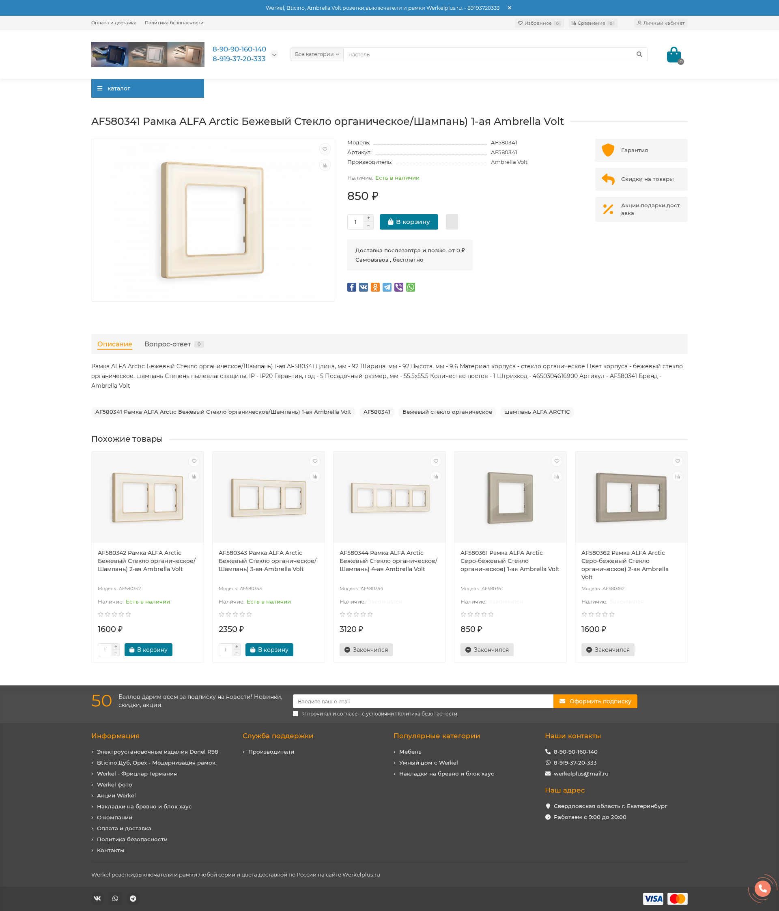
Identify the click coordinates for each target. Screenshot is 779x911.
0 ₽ (460, 250)
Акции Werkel (116, 795)
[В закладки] (325, 149)
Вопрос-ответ (172, 344)
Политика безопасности (174, 23)
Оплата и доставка (114, 23)
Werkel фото (114, 784)
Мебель (410, 751)
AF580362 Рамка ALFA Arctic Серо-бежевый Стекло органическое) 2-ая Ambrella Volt (625, 565)
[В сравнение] (325, 165)
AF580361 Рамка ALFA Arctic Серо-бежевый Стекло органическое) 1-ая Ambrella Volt (510, 561)
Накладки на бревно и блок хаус (144, 806)
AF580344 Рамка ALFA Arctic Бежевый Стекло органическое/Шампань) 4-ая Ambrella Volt (388, 561)
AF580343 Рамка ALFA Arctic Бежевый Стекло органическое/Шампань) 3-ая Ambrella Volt (267, 561)
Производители (271, 751)
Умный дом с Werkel (428, 762)
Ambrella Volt (509, 162)
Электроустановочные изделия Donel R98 (157, 751)
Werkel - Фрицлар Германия (137, 773)
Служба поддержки (278, 736)
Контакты (111, 850)
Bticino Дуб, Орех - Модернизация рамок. (157, 762)
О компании (114, 817)
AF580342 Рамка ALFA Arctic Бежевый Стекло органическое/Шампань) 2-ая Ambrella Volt (147, 561)
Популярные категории (437, 736)
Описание (114, 344)
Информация (115, 736)
